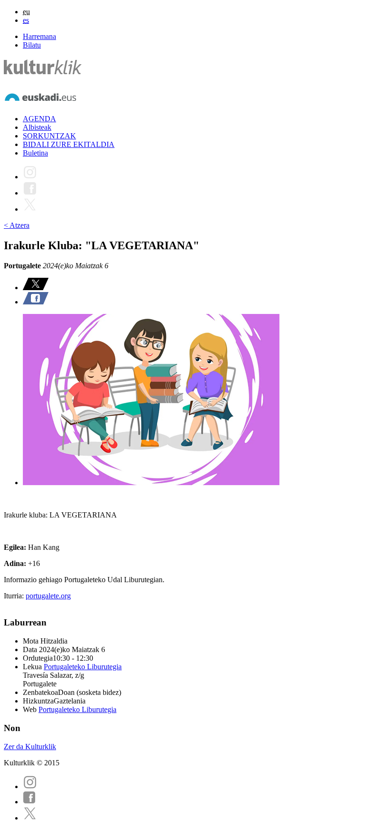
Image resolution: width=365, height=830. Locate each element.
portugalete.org (48, 596)
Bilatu (32, 45)
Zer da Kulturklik (30, 746)
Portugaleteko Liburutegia (83, 667)
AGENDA (39, 119)
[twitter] (30, 818)
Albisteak (37, 127)
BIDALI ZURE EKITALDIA (69, 144)
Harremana (39, 36)
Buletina (35, 153)
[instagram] (30, 786)
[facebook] (29, 802)
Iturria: (15, 596)
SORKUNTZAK (49, 136)
